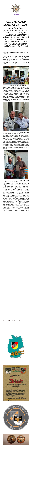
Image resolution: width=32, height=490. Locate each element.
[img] (16, 8)
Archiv (16, 15)
